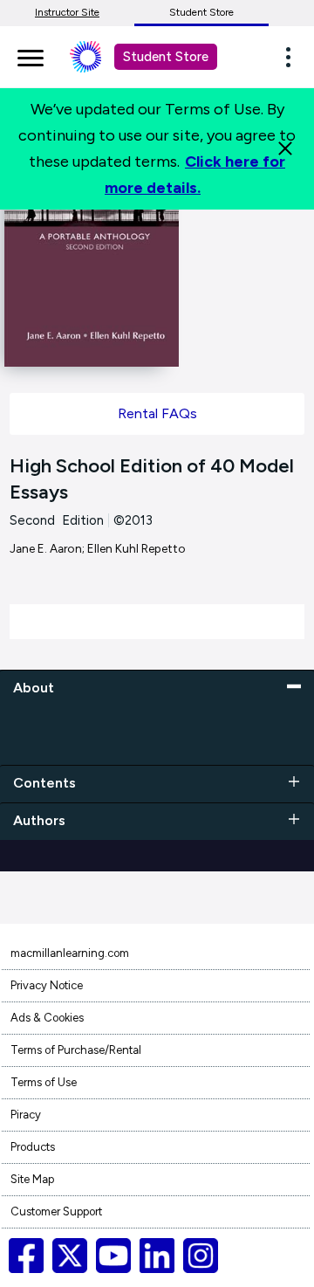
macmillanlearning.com (69, 953)
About (33, 687)
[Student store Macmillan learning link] (98, 56)
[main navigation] (30, 55)
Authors (39, 820)
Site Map (32, 1179)
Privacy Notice (46, 985)
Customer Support (56, 1211)
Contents (44, 782)
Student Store (201, 12)
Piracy (25, 1114)
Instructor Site (67, 12)
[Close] (285, 148)
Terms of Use (43, 1082)
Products (32, 1146)
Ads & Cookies (47, 1017)
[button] (293, 56)
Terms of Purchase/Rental (75, 1049)
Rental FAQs (157, 413)
